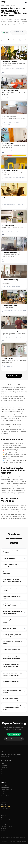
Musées (3, 772)
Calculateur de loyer (6, 800)
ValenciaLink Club (5, 806)
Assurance (3, 802)
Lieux (2, 763)
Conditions (4, 841)
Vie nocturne (4, 767)
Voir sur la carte (15, 734)
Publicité (3, 817)
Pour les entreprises (6, 820)
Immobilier (4, 785)
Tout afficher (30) (13, 375)
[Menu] (25, 2)
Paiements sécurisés (21, 841)
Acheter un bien (5, 787)
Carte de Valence (5, 808)
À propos (3, 815)
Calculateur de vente (6, 798)
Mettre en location (5, 796)
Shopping (3, 769)
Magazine (3, 776)
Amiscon (3, 839)
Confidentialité (12, 841)
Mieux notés (15, 39)
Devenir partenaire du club (8, 824)
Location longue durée (6, 789)
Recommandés (6, 39)
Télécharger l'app (5, 778)
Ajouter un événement (6, 826)
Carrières (3, 828)
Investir (3, 791)
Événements (4, 774)
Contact (3, 830)
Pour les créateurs (5, 822)
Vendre (3, 793)
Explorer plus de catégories (13, 738)
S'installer (3, 804)
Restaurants (4, 765)
